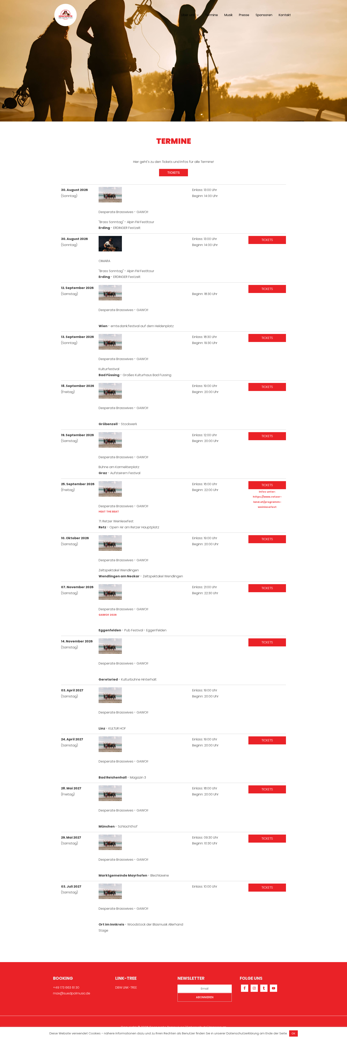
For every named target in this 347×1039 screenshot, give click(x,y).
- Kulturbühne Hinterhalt (128, 679)
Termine (211, 15)
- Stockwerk (118, 424)
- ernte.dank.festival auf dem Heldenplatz (136, 326)
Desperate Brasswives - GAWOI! (123, 212)
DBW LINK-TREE (126, 987)
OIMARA (104, 261)
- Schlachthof (118, 826)
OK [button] (293, 1033)
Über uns (188, 15)
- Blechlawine (134, 875)
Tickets (267, 240)
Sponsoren (264, 15)
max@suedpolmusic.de (71, 993)
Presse (244, 15)
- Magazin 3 (122, 777)
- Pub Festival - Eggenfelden (132, 630)
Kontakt (285, 15)
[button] (173, 172)
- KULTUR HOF (112, 728)
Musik (228, 15)
